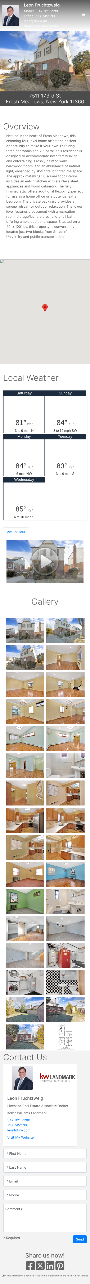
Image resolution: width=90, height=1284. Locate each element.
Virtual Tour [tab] (16, 532)
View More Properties (41, 26)
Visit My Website (20, 1137)
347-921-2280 (47, 11)
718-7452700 (45, 16)
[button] (9, 61)
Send (80, 1239)
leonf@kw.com (35, 21)
